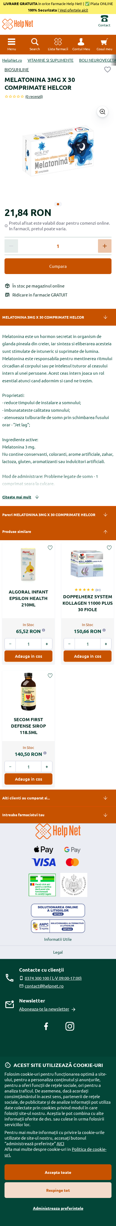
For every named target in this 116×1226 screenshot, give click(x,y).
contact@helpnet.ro (44, 985)
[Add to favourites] (107, 69)
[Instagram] (70, 1026)
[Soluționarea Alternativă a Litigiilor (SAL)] (58, 926)
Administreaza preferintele (58, 1208)
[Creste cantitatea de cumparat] (104, 246)
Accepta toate (58, 1172)
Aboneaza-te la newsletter (44, 1008)
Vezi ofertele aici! (73, 10)
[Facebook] (46, 1026)
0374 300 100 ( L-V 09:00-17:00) (53, 978)
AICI (60, 1143)
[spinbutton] (58, 246)
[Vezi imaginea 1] (58, 204)
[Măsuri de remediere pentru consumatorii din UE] (58, 910)
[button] (81, 44)
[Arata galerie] (102, 111)
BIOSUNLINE (17, 69)
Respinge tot (58, 1190)
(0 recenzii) (34, 96)
